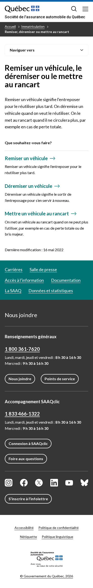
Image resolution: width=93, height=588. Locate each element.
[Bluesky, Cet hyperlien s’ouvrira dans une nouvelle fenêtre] (84, 482)
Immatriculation (33, 26)
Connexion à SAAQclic (28, 443)
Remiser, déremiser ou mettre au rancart (37, 32)
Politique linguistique (57, 537)
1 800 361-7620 (22, 349)
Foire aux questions (26, 458)
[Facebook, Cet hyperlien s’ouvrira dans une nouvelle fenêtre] (24, 482)
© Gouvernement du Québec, (46, 576)
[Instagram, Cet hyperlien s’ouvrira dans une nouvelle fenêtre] (8, 482)
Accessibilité (24, 528)
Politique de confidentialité (58, 528)
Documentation (66, 280)
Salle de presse (43, 269)
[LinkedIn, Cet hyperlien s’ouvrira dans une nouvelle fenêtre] (54, 482)
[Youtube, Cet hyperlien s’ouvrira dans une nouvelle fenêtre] (69, 482)
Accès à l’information (24, 280)
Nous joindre (20, 378)
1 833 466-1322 (22, 414)
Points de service (60, 378)
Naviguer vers (22, 50)
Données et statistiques (50, 290)
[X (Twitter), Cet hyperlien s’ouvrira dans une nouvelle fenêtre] (39, 482)
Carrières (13, 269)
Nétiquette (28, 537)
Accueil (10, 26)
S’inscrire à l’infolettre (28, 498)
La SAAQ (13, 290)
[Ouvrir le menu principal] (85, 9)
